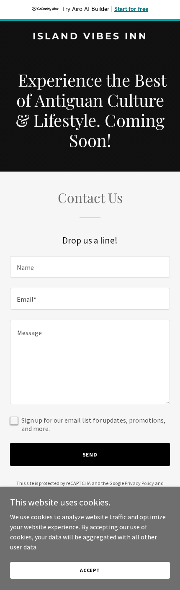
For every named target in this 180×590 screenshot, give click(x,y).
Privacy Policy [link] (139, 483)
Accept (90, 570)
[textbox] (90, 267)
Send (90, 454)
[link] (90, 37)
